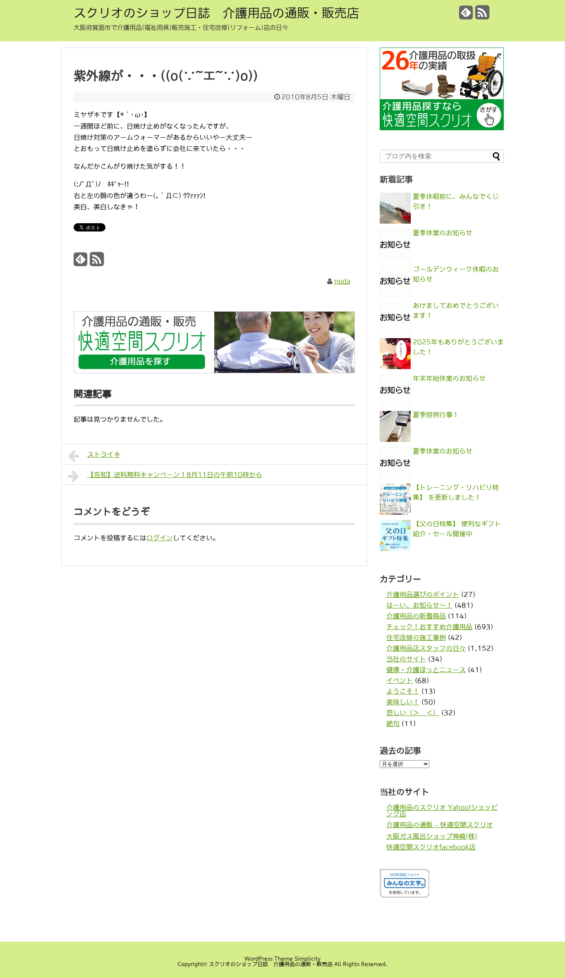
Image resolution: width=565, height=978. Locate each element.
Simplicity (307, 958)
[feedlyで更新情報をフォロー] (466, 15)
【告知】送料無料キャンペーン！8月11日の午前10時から (174, 474)
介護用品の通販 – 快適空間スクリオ (439, 824)
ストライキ (103, 454)
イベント (399, 680)
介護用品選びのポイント (422, 594)
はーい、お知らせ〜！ (419, 605)
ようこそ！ (402, 691)
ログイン (159, 537)
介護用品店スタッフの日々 (426, 648)
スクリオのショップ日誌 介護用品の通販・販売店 (216, 13)
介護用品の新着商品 (416, 616)
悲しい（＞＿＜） (412, 712)
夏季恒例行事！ (436, 414)
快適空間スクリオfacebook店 (431, 847)
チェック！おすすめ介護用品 (429, 626)
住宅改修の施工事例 (416, 637)
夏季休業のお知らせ (442, 232)
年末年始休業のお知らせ (449, 378)
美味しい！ (402, 702)
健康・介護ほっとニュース (426, 669)
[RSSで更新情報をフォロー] (482, 15)
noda (342, 281)
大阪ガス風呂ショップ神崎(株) (431, 836)
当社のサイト (406, 659)
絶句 (393, 723)
